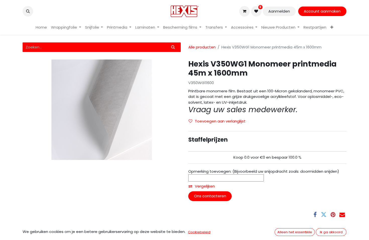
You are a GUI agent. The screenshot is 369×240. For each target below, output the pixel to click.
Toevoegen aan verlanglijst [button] (220, 121)
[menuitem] (41, 27)
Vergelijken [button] (205, 186)
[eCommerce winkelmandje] (244, 11)
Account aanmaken (322, 11)
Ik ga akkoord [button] (331, 232)
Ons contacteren (210, 196)
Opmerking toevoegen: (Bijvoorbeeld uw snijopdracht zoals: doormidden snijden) (263, 171)
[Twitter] (324, 215)
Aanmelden (279, 11)
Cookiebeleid (199, 232)
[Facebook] (315, 215)
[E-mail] (342, 215)
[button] (28, 11)
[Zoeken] (173, 47)
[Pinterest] (333, 215)
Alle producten (202, 47)
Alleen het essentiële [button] (294, 232)
